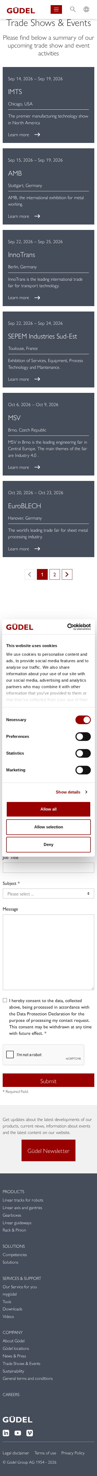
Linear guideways (17, 1222)
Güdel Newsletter (48, 1150)
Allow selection (48, 827)
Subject (9, 883)
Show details (68, 792)
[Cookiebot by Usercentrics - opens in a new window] (68, 626)
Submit (48, 1080)
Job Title (10, 857)
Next (67, 574)
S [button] (73, 4)
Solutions (14, 1246)
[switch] (83, 736)
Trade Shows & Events (21, 1363)
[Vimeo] (29, 1432)
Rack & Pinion (14, 1230)
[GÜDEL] (21, 9)
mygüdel (10, 1294)
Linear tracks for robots (23, 1200)
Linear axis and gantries (22, 1207)
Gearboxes (12, 1215)
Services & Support (22, 1278)
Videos (8, 1316)
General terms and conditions (28, 1378)
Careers (11, 1394)
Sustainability (13, 1371)
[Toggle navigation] (56, 9)
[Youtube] (18, 1432)
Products (13, 1191)
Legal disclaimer (16, 1453)
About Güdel (14, 1340)
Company (13, 1332)
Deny (48, 844)
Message (10, 908)
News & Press (14, 1356)
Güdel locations (16, 1348)
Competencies (15, 1254)
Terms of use (45, 1453)
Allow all (48, 809)
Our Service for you (20, 1286)
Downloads (12, 1309)
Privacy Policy (73, 1453)
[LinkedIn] (6, 1432)
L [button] (86, 4)
